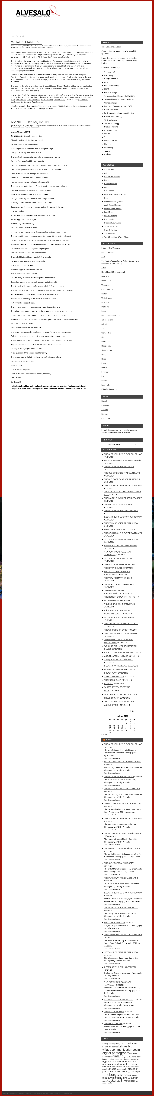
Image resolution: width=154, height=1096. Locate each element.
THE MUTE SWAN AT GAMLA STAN (119, 467)
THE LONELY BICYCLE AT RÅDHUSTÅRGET (123, 498)
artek (134, 1043)
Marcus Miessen (33, 99)
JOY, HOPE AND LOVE (113, 701)
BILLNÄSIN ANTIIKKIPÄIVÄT (116, 666)
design (136, 1049)
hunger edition (135, 1059)
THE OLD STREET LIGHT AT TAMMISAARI (122, 473)
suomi (104, 1081)
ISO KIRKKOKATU (111, 600)
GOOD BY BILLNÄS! (112, 614)
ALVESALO (110, 740)
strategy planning (112, 1077)
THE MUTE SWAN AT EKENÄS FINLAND (121, 511)
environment (107, 1057)
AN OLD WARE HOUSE (114, 677)
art (129, 1043)
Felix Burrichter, (58, 97)
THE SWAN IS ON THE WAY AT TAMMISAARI (123, 533)
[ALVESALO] (37, 13)
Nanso (104, 367)
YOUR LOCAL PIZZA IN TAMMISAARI (119, 604)
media (112, 1068)
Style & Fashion (110, 230)
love (123, 1066)
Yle (102, 328)
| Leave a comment (46, 47)
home (104, 1059)
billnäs (123, 1046)
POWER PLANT (110, 673)
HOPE (106, 691)
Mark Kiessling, (47, 99)
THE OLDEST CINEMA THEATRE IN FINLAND (123, 454)
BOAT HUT (108, 684)
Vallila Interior (106, 298)
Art (50, 46)
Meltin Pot (105, 307)
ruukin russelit (124, 1075)
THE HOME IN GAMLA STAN (116, 597)
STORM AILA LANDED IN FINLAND (118, 558)
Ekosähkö (105, 302)
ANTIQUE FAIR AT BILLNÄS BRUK (118, 660)
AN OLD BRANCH (111, 705)
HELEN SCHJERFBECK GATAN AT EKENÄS (122, 460)
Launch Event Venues (113, 209)
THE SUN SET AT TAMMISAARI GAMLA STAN (123, 485)
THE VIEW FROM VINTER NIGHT (118, 578)
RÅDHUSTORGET (112, 610)
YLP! (103, 257)
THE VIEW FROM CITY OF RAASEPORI (121, 633)
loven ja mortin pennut (132, 1066)
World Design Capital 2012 (50, 52)
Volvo (55, 57)
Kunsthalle (105, 385)
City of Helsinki (107, 289)
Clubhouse (105, 418)
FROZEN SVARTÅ (111, 698)
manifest (105, 1069)
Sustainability (35, 47)
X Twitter (104, 410)
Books (106, 180)
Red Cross (105, 341)
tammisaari (130, 1081)
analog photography (111, 1043)
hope (117, 1059)
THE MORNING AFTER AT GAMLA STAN (121, 523)
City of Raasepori (108, 252)
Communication (56, 46)
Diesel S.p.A (47, 57)
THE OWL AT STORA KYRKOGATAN (119, 504)
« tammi (104, 734)
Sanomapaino (106, 350)
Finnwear (105, 372)
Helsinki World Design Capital (113, 272)
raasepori (136, 1071)
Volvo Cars (105, 285)
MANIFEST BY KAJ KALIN (30, 121)
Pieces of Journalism (112, 223)
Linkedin (104, 401)
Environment (109, 191)
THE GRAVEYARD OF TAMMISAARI (119, 584)
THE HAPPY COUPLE (113, 568)
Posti (103, 376)
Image (103, 311)
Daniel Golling (59, 99)
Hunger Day (106, 346)
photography (122, 1069)
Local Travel (109, 212)
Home (12, 36)
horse (121, 1059)
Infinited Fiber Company (110, 248)
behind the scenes (110, 1047)
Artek (103, 268)
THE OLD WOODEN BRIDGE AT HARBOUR (122, 479)
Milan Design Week (109, 389)
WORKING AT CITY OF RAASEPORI (119, 617)
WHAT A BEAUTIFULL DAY (115, 694)
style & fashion (130, 1077)
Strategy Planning (25, 47)
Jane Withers (21, 99)
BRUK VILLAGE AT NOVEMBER (117, 652)
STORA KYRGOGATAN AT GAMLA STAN (121, 539)
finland (118, 1056)
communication (122, 1049)
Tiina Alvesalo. (30, 54)
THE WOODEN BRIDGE (114, 564)
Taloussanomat (107, 320)
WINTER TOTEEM (111, 687)
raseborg (109, 1075)
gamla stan (128, 1057)
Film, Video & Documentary (115, 194)
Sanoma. (76, 106)
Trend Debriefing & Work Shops (116, 237)
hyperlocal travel (111, 1061)
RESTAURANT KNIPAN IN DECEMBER (120, 546)
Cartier (104, 294)
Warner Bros (106, 333)
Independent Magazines (76, 46)
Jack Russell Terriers (112, 205)
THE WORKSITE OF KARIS (115, 630)
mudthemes (68, 1093)
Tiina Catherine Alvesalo (39, 46)
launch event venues (114, 1067)
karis (104, 1067)
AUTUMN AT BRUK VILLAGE (116, 656)
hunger (127, 1059)
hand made (136, 1057)
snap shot (135, 1075)
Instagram (105, 405)
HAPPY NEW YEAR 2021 (114, 529)
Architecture (109, 169)
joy (137, 1064)
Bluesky (104, 414)
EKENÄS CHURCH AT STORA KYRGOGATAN (123, 517)
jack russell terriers (125, 1064)
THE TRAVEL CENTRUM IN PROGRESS (121, 624)
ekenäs (133, 1053)
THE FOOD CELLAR (112, 680)
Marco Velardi (80, 97)
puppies (129, 1072)
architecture (123, 1044)
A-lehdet (104, 324)
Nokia (103, 359)
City (103, 337)
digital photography (116, 1053)
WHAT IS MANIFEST (26, 42)
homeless (110, 1059)
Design (64, 46)
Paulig (103, 363)
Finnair (104, 381)
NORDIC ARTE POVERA (114, 669)
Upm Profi (62, 57)
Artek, (28, 57)
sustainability (116, 1080)
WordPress (44, 1093)
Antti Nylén (69, 97)
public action (121, 1071)
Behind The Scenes (112, 177)
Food (106, 198)
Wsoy (103, 354)
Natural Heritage (110, 216)
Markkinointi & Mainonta (110, 315)
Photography (109, 219)
